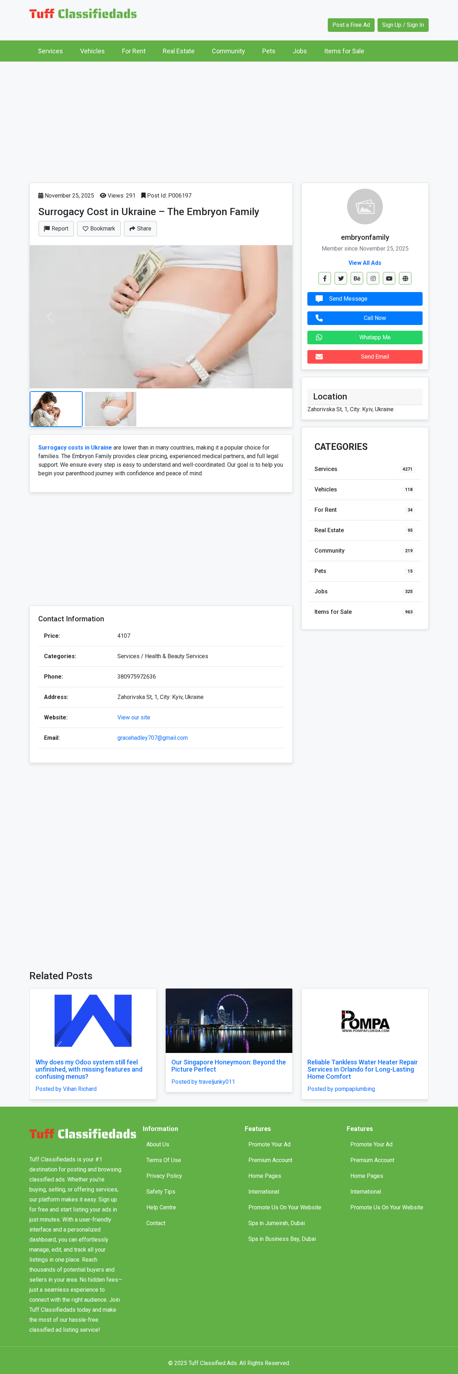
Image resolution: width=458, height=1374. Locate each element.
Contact (155, 1223)
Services (50, 51)
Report (60, 228)
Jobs (300, 51)
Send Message (348, 298)
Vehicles (92, 51)
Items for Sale (344, 51)
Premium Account (270, 1160)
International (263, 1191)
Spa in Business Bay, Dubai (282, 1238)
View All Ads (365, 262)
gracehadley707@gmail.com (152, 737)
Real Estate (179, 51)
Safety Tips (160, 1191)
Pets (269, 51)
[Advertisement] (229, 120)
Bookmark (102, 228)
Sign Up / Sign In (403, 24)
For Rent (134, 51)
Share (144, 228)
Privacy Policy (164, 1175)
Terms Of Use (163, 1160)
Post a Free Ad (351, 24)
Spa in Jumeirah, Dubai (276, 1223)
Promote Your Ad (269, 1144)
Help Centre (161, 1207)
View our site (133, 717)
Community (228, 51)
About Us (157, 1144)
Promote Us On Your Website (284, 1207)
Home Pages (264, 1175)
